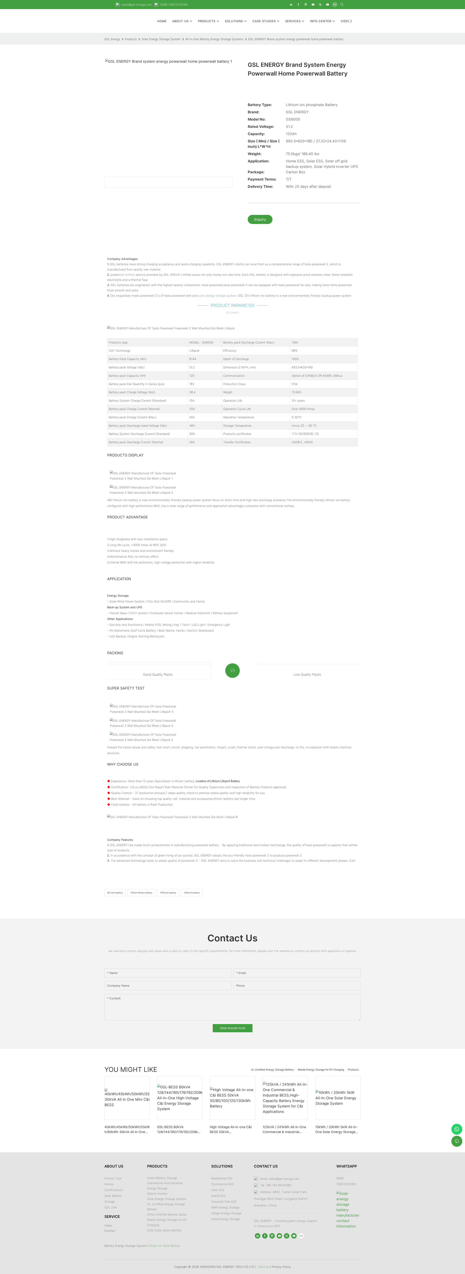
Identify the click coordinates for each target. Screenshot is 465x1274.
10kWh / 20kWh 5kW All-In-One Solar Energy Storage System (336, 1129)
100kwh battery (168, 892)
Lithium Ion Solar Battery (163, 1245)
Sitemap (263, 1267)
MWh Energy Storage (225, 1207)
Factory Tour (112, 1178)
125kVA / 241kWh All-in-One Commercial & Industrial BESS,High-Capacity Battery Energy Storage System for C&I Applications (284, 1129)
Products (131, 39)
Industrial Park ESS (223, 1201)
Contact (109, 1230)
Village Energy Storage (226, 1213)
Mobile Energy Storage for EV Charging (321, 1069)
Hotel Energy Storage (225, 1219)
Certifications (113, 1190)
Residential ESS (221, 1178)
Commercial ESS (222, 1184)
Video (108, 1225)
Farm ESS (217, 1190)
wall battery (127, 274)
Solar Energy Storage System (161, 39)
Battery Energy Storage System (125, 1245)
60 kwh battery (115, 892)
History (109, 1184)
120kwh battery (192, 892)
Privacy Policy (281, 1267)
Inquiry (260, 219)
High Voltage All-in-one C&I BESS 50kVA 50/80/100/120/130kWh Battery (231, 1129)
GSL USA (111, 1207)
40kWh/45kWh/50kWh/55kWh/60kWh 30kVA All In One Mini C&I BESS (127, 1129)
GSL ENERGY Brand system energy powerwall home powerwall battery (295, 39)
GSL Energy (112, 39)
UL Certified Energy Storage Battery (272, 1069)
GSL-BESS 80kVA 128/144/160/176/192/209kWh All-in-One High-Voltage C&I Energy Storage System (179, 1129)
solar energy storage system (217, 295)
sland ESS (218, 1196)
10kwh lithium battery (141, 892)
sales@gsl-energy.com (137, 4)
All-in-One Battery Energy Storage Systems (214, 39)
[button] (351, 21)
